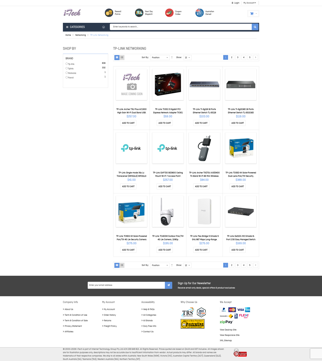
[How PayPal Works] (235, 309)
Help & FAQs (148, 309)
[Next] (255, 57)
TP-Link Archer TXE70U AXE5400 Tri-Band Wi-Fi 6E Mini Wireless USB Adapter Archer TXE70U (204, 176)
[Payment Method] (226, 316)
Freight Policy (110, 326)
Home (68, 35)
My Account (109, 309)
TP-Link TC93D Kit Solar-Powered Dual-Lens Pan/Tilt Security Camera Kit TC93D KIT (241, 176)
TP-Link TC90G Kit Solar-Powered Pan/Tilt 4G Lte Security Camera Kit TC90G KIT (131, 239)
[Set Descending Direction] (172, 57)
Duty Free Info (149, 326)
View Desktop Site (228, 329)
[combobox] (184, 27)
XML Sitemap (226, 340)
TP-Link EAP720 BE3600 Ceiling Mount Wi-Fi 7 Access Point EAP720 (168, 176)
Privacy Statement (73, 326)
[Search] (255, 26)
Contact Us (148, 331)
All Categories (149, 315)
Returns (107, 320)
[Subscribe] (168, 285)
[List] (121, 57)
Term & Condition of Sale (76, 320)
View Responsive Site (229, 335)
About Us (69, 309)
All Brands (148, 320)
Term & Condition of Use (76, 315)
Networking (80, 35)
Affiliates (69, 331)
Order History (110, 315)
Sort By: (145, 57)
